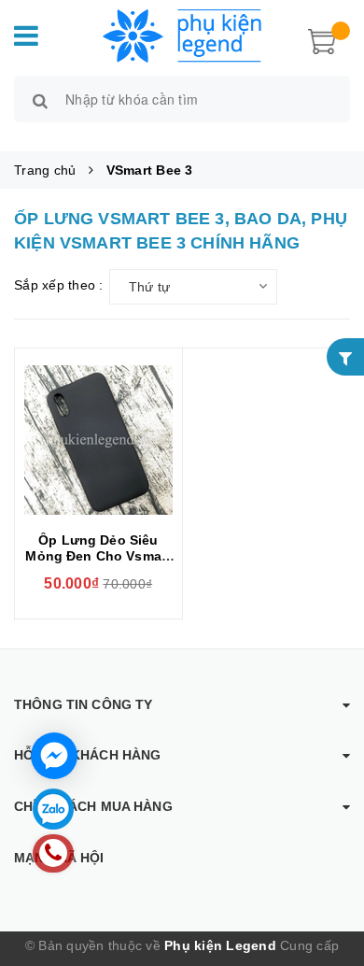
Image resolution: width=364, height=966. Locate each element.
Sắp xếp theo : (59, 284)
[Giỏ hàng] (322, 39)
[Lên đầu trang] (326, 872)
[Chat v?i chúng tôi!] (54, 755)
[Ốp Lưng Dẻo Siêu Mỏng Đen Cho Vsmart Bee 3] (98, 440)
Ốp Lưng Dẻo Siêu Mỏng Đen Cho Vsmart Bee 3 (98, 556)
